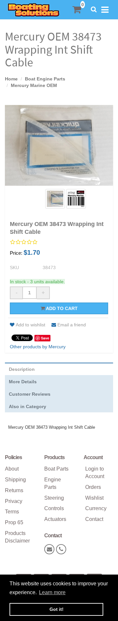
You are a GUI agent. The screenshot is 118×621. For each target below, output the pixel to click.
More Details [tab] (23, 381)
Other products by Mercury (38, 346)
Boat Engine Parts (45, 78)
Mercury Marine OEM (34, 85)
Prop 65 (14, 522)
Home (11, 78)
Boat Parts (56, 469)
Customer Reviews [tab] (29, 394)
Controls (54, 508)
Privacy (13, 501)
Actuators (55, 519)
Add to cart (61, 308)
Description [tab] (22, 369)
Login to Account (94, 472)
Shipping (15, 479)
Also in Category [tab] (27, 406)
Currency (96, 508)
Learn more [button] (52, 592)
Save (45, 338)
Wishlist (94, 498)
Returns (14, 490)
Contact (94, 519)
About (12, 469)
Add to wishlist (30, 324)
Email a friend (71, 324)
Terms (12, 511)
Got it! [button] (56, 609)
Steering (54, 498)
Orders (93, 487)
